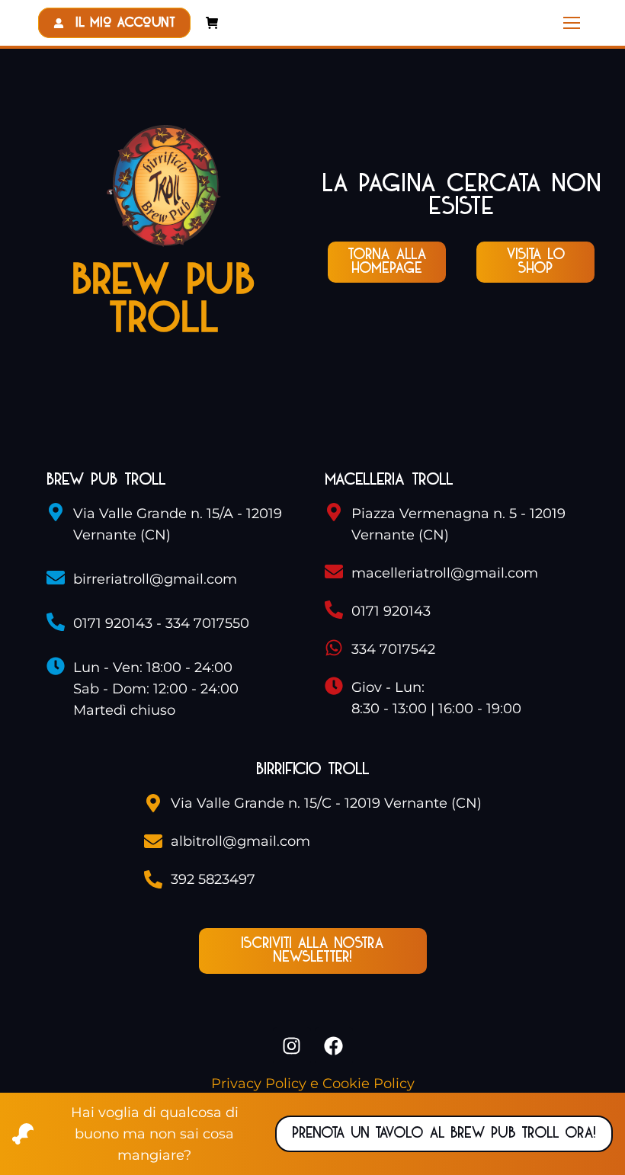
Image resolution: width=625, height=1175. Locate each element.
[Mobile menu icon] (571, 23)
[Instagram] (292, 1046)
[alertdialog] (312, 1134)
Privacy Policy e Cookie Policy (313, 1083)
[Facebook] (334, 1046)
